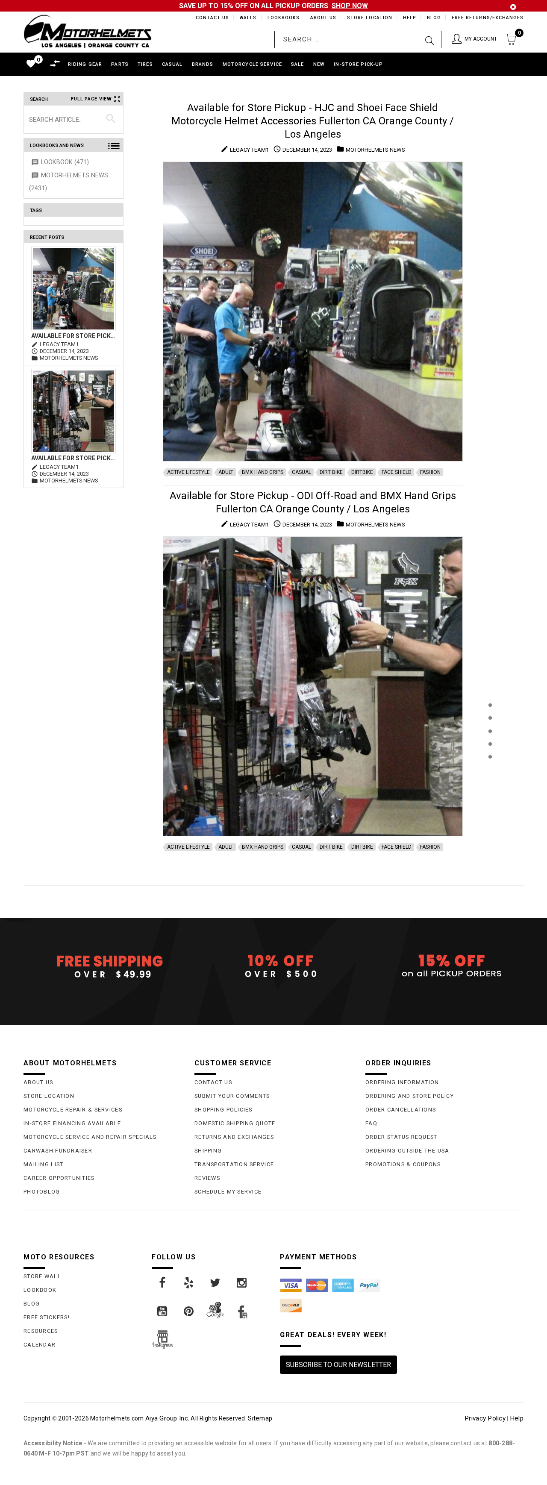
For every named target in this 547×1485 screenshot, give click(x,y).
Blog (433, 18)
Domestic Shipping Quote (234, 1123)
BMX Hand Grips (262, 472)
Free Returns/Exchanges (487, 18)
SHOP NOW (350, 6)
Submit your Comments (232, 1096)
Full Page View (91, 99)
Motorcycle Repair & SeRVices (73, 1109)
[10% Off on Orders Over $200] (273, 966)
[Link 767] (216, 1283)
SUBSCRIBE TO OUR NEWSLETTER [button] (338, 1365)
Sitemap (260, 1418)
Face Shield (397, 472)
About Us (321, 18)
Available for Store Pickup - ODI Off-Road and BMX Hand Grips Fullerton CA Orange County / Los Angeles (73, 458)
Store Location (369, 18)
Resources (41, 1331)
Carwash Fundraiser (58, 1150)
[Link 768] (242, 1283)
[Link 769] (163, 1311)
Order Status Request (401, 1137)
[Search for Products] (490, 770)
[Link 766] (189, 1283)
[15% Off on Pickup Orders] (444, 966)
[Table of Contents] (490, 798)
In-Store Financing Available (72, 1123)
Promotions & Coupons (403, 1164)
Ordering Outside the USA (407, 1150)
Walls (246, 18)
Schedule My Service (228, 1191)
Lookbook (40, 1290)
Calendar (40, 1344)
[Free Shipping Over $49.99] (103, 966)
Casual (301, 472)
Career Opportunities (59, 1178)
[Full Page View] (490, 685)
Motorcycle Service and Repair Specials (90, 1137)
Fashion (430, 472)
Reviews (207, 1178)
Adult (225, 472)
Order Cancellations (400, 1109)
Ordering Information (402, 1082)
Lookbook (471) (65, 162)
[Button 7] (111, 119)
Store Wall (42, 1276)
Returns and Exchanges (234, 1137)
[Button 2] (429, 39)
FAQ (371, 1123)
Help (408, 18)
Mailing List (43, 1164)
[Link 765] (163, 1283)
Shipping (208, 1150)
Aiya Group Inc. (167, 1418)
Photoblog (42, 1191)
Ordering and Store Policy (409, 1096)
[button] (474, 39)
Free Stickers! (47, 1317)
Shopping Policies (223, 1109)
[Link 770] (189, 1311)
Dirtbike (362, 472)
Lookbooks (281, 18)
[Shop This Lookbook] (490, 713)
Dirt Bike (331, 472)
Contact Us (208, 18)
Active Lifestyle (188, 472)
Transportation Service (234, 1164)
